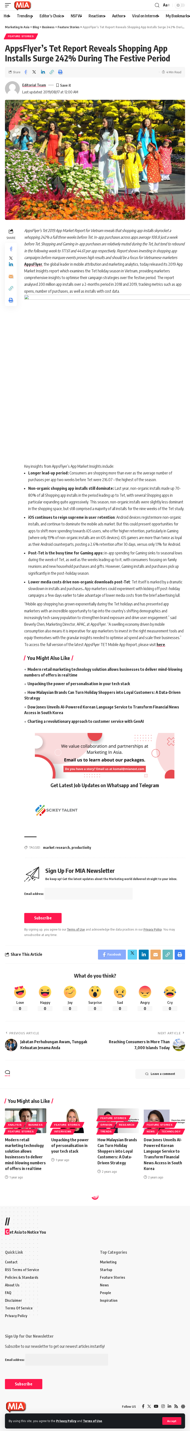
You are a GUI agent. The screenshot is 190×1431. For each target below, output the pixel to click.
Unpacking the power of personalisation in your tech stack (78, 683)
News (151, 1131)
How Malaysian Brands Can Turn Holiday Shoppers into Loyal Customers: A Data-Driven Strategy (117, 1151)
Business (35, 1124)
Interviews (62, 1131)
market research (56, 847)
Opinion (106, 1124)
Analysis (15, 1124)
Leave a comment (163, 1074)
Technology (171, 1131)
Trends (106, 1131)
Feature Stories (21, 36)
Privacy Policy (66, 1421)
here (161, 644)
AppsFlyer (33, 264)
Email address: (34, 894)
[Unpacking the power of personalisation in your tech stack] (72, 1120)
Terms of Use (92, 1421)
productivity (81, 847)
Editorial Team (34, 85)
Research (126, 1124)
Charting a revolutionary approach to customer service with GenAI (85, 721)
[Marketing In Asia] (22, 5)
